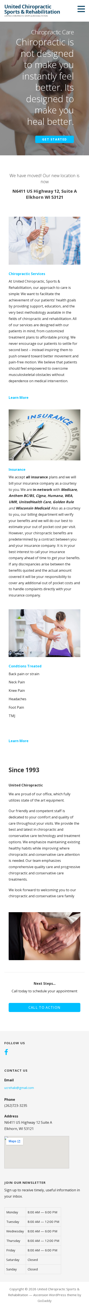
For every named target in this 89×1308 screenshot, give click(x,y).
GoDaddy (45, 1300)
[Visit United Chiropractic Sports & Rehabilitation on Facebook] (6, 1052)
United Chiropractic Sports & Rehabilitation (32, 9)
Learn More (19, 397)
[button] (82, 8)
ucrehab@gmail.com (19, 1087)
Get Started (54, 139)
